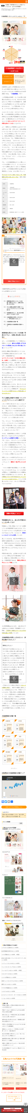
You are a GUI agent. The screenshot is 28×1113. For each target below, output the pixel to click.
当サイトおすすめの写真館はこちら (11, 1109)
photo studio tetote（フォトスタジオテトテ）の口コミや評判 (13, 959)
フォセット (5, 874)
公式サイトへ (8, 1088)
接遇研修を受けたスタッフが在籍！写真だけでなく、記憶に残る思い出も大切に (15, 303)
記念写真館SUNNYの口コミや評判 (10, 951)
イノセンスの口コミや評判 (8, 998)
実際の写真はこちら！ (13, 513)
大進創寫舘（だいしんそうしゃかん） (12, 16)
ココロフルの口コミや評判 (8, 991)
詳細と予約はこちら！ (14, 281)
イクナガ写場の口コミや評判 (8, 977)
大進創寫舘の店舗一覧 (12, 321)
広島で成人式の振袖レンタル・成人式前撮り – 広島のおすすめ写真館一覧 (13, 815)
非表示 (17, 296)
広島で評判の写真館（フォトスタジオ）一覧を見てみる (14, 1098)
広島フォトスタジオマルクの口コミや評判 (12, 981)
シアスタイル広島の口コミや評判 (9, 947)
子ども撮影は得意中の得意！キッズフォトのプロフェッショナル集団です (15, 308)
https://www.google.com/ (14, 679)
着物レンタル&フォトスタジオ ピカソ (11, 920)
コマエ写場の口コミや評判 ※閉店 (10, 954)
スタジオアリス (6, 852)
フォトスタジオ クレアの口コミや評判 (11, 967)
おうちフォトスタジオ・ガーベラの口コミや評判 (13, 994)
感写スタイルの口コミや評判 (8, 984)
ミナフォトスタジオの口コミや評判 (10, 963)
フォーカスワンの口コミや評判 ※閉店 (11, 970)
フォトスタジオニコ (7, 897)
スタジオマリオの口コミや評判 (9, 974)
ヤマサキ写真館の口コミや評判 (9, 988)
